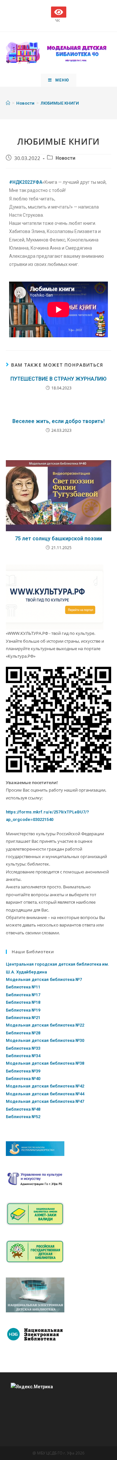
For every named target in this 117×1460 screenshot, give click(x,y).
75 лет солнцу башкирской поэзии (58, 538)
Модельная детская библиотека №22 (45, 1025)
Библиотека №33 (23, 1048)
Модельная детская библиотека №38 (45, 1063)
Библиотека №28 (23, 1032)
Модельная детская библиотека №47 (45, 1101)
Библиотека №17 (23, 994)
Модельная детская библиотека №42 (45, 1086)
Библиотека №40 (23, 1078)
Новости (65, 158)
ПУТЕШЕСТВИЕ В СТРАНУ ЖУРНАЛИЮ (58, 379)
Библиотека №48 (23, 1109)
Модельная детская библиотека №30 (45, 1040)
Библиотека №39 (23, 1071)
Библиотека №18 (23, 1002)
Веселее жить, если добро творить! (58, 421)
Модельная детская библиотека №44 (45, 1093)
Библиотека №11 (23, 987)
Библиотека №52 (23, 1116)
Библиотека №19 (23, 1010)
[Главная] (8, 103)
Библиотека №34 (23, 1055)
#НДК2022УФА (25, 182)
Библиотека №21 (23, 1017)
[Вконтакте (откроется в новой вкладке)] (58, 20)
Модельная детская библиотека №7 (44, 979)
